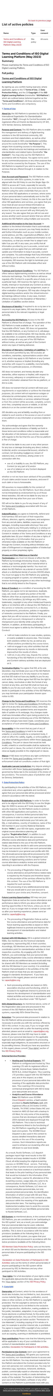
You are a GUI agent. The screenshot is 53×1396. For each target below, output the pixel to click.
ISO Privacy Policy (13, 1051)
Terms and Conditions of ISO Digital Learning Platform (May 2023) (26, 1390)
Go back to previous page (39, 20)
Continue (26, 1394)
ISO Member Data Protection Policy (17, 1247)
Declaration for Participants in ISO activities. (30, 1347)
